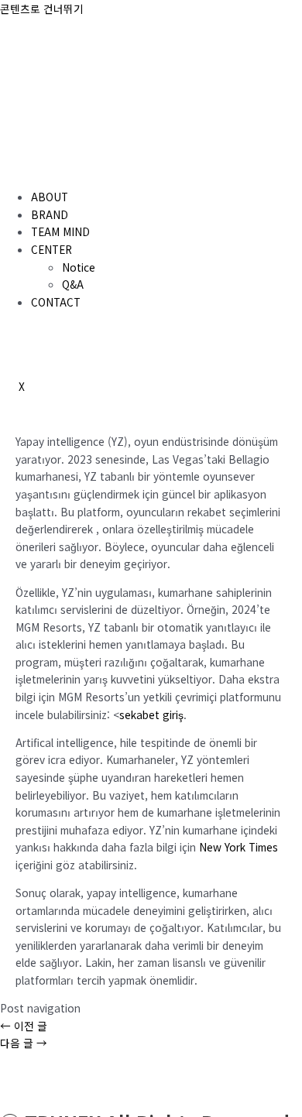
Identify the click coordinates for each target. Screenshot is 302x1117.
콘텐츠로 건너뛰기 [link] (42, 8)
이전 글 (23, 1025)
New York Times (238, 847)
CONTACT (56, 302)
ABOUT (49, 196)
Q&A (73, 284)
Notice (78, 267)
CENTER (51, 249)
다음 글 (23, 1042)
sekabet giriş (151, 714)
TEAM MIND (60, 231)
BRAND (49, 214)
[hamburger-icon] (18, 168)
